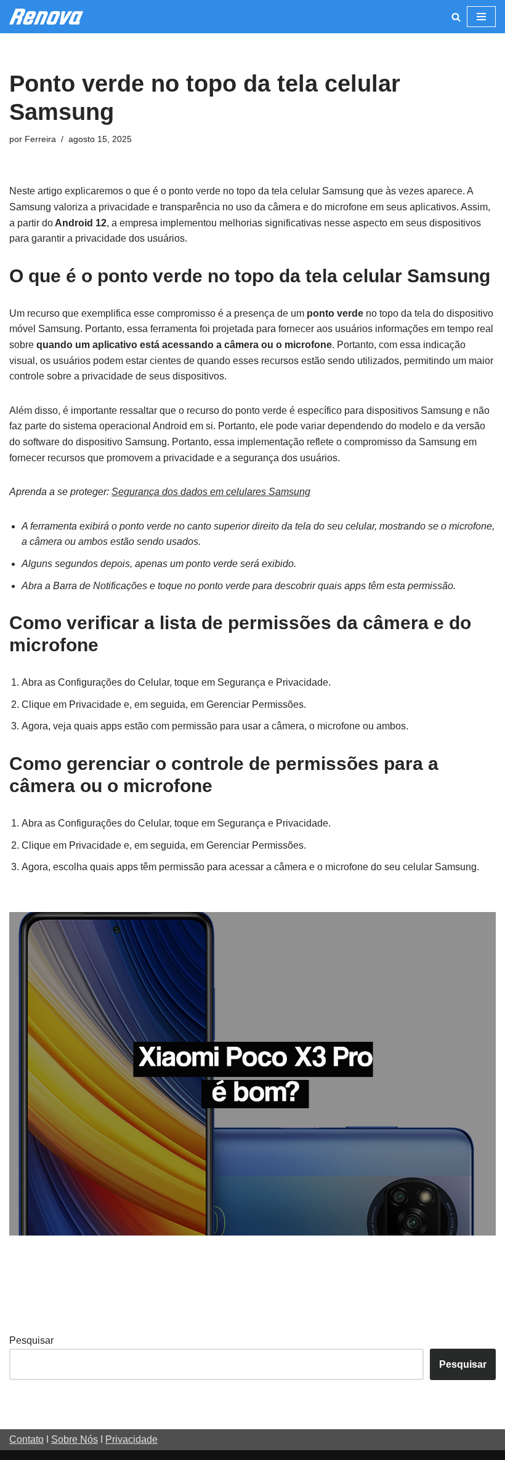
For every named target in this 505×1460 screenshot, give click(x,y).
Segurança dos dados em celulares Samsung (210, 491)
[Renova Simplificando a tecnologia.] (46, 17)
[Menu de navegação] (481, 16)
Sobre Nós (74, 1439)
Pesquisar (31, 1340)
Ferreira (40, 139)
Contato (26, 1439)
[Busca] (456, 17)
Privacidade (131, 1439)
